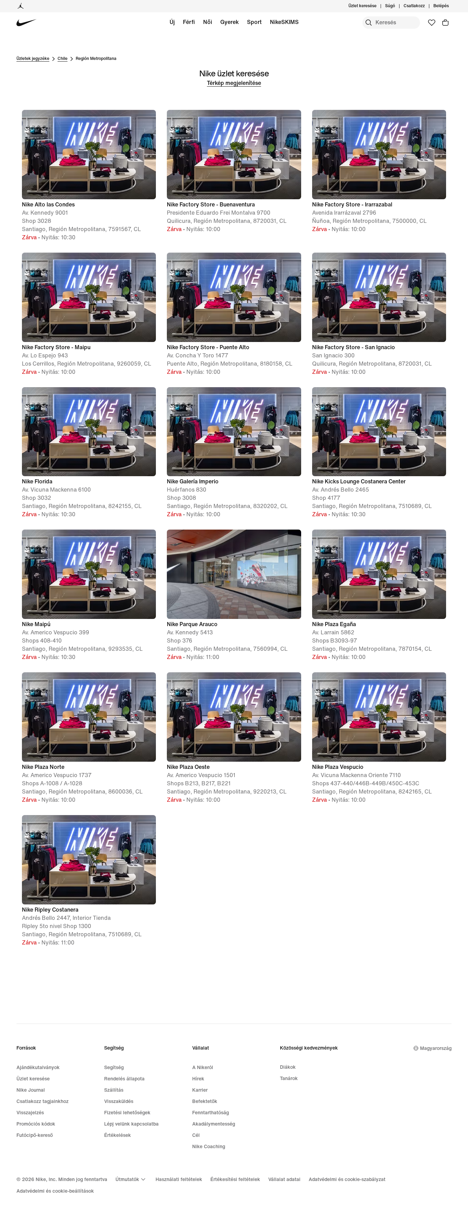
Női (207, 22)
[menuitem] (397, 6)
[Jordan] (20, 6)
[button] (88, 175)
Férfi (189, 22)
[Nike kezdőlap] (26, 23)
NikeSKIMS (284, 22)
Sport (254, 22)
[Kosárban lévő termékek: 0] (445, 22)
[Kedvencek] (432, 22)
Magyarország (436, 1048)
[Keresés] (368, 22)
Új (172, 22)
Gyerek (229, 22)
